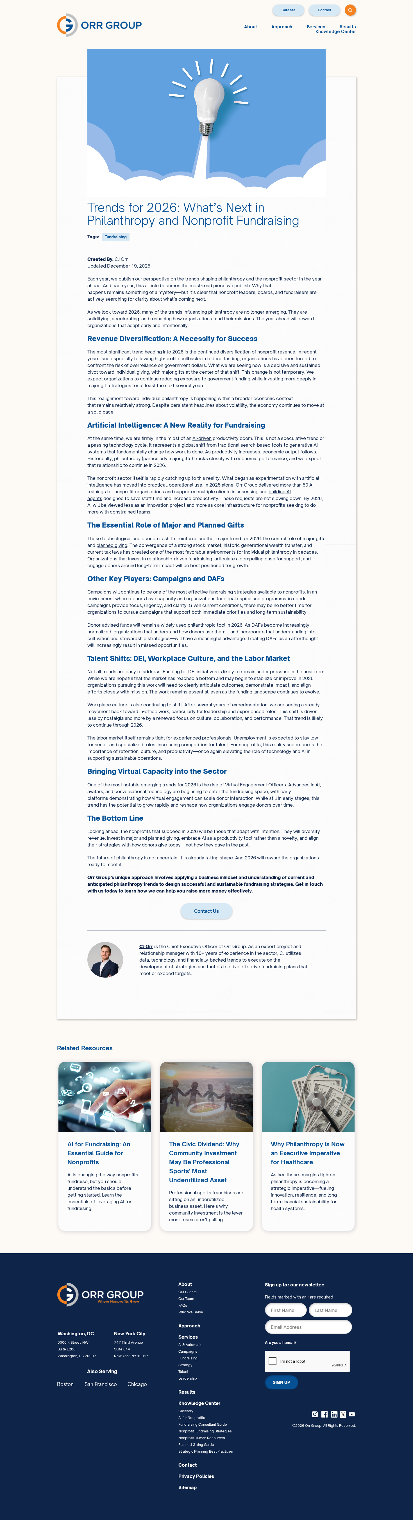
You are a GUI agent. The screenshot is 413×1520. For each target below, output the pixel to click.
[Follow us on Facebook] (324, 1414)
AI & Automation (191, 1345)
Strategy (185, 1365)
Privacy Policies (196, 1476)
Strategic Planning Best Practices (205, 1451)
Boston (65, 1384)
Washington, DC (76, 1333)
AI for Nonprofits (191, 1418)
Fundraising (116, 236)
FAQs (182, 1305)
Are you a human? (280, 1342)
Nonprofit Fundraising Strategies (205, 1431)
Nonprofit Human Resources (201, 1438)
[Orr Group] (99, 25)
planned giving (111, 545)
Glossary (185, 1411)
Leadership (187, 1378)
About (250, 26)
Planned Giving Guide (196, 1445)
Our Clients (187, 1292)
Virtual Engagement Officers (255, 785)
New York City (129, 1333)
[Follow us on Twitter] (343, 1414)
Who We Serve (190, 1312)
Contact (324, 10)
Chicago (137, 1384)
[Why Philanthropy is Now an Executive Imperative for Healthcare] (308, 1146)
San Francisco (101, 1384)
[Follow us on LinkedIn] (334, 1414)
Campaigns (187, 1351)
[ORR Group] (115, 1294)
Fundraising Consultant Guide (202, 1424)
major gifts (173, 372)
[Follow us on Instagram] (314, 1414)
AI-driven (202, 438)
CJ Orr (146, 946)
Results (348, 26)
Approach (281, 26)
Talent (183, 1372)
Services (316, 26)
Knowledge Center (336, 31)
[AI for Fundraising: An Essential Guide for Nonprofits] (104, 1146)
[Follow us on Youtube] (352, 1414)
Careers (288, 10)
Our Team (186, 1299)
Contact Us (206, 911)
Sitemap (187, 1487)
